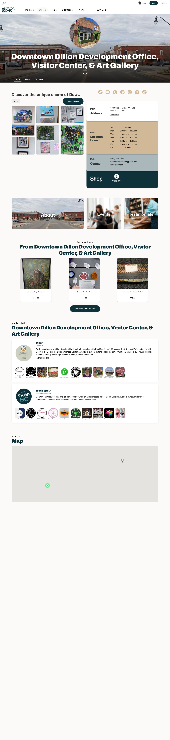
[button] (4, 3)
